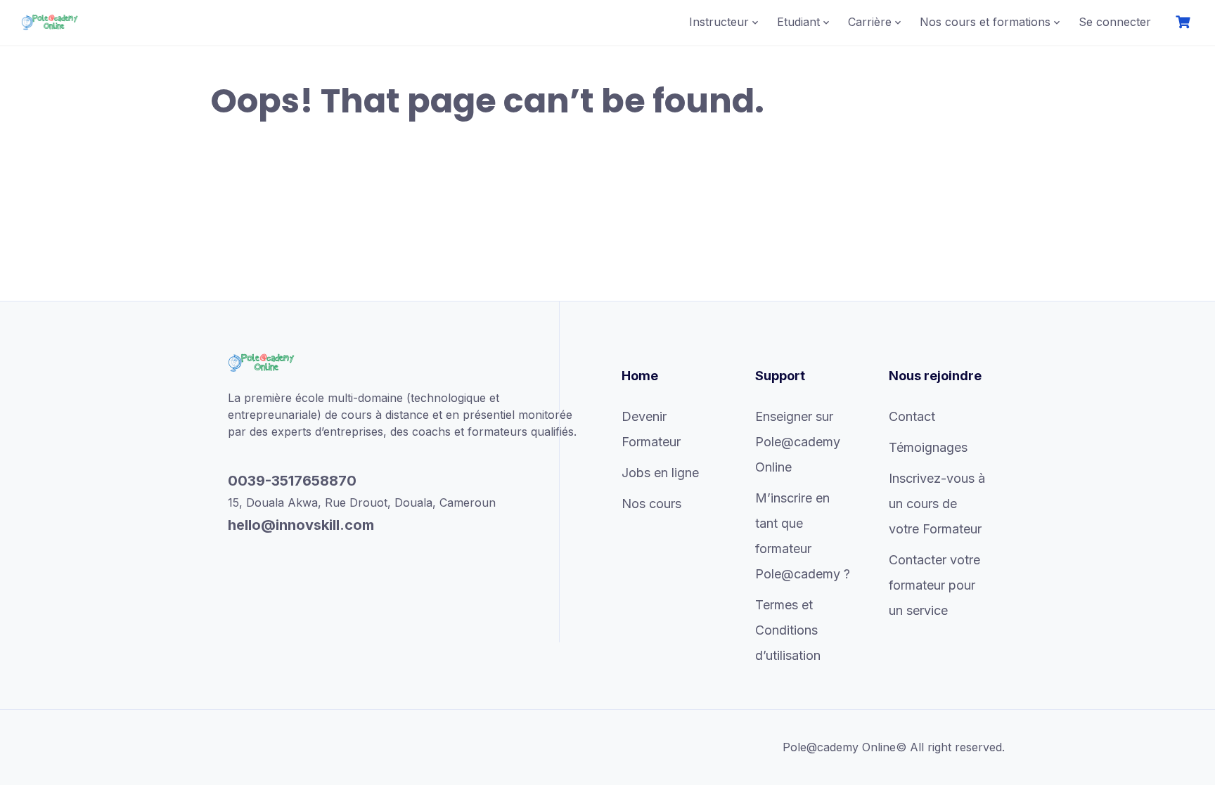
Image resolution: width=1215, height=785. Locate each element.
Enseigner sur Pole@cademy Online (797, 441)
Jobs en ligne (660, 472)
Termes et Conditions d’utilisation (788, 630)
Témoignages (928, 447)
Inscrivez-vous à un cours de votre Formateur (937, 503)
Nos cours (651, 503)
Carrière (870, 22)
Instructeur (719, 22)
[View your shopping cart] (1185, 22)
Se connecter (1115, 22)
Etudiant (798, 22)
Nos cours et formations (985, 22)
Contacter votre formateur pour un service (934, 585)
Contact (912, 416)
